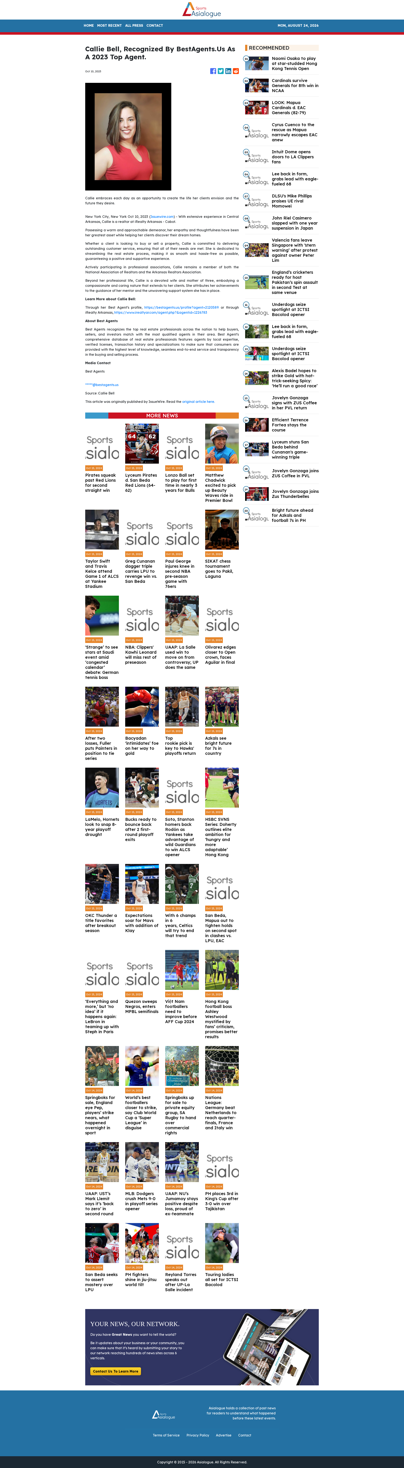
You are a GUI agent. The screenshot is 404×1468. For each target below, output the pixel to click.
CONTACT (154, 25)
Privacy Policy (197, 1435)
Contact (244, 1435)
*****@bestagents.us (101, 385)
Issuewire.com (162, 216)
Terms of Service (166, 1435)
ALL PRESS (134, 25)
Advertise (223, 1435)
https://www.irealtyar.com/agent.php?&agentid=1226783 (160, 312)
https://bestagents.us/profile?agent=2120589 (181, 307)
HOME (89, 25)
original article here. (198, 401)
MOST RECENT (109, 25)
